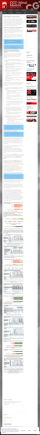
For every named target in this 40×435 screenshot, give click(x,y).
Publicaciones (18, 12)
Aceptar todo (23, 430)
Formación (10, 10)
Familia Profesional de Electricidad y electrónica (13, 107)
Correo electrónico (8, 417)
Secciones (17, 10)
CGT (5, 10)
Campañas (11, 12)
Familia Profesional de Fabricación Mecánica (13, 87)
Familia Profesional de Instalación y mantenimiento (14, 115)
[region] (32, 16)
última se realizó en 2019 (7, 199)
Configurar (35, 430)
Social (5, 12)
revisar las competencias (11, 41)
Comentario (6, 404)
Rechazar (29, 430)
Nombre (6, 414)
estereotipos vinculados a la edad (12, 150)
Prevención (32, 10)
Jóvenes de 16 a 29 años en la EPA (9, 139)
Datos (25, 12)
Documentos (24, 10)
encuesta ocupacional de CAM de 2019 (10, 53)
